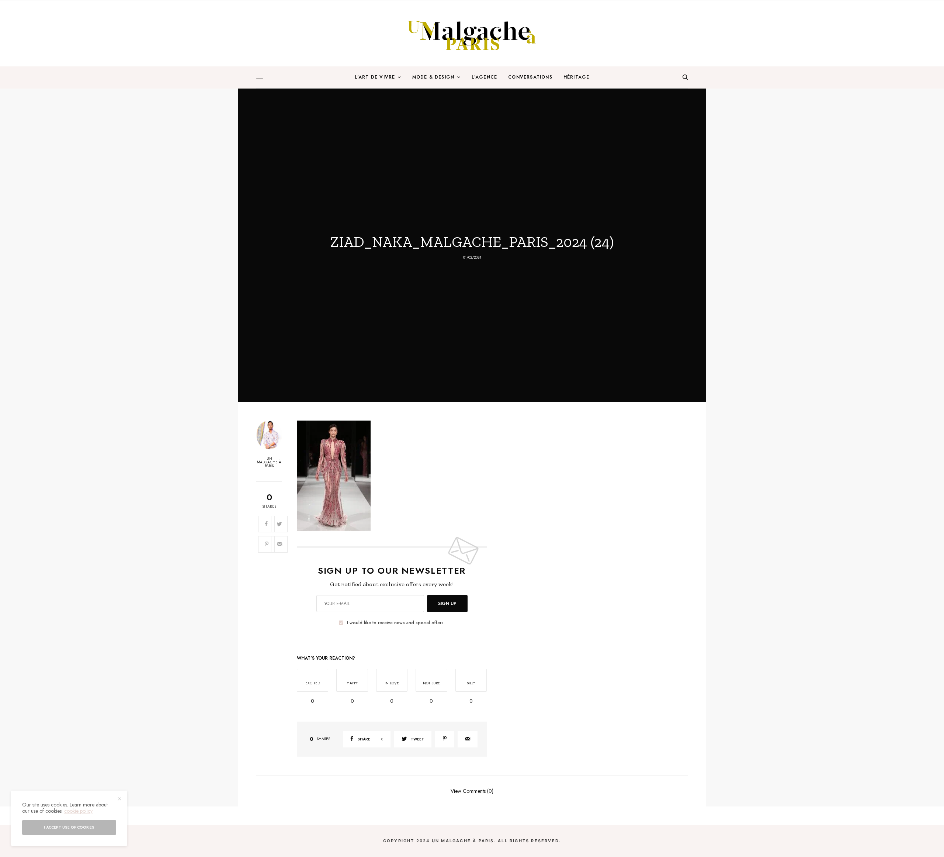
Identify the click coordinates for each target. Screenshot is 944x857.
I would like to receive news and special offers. (396, 623)
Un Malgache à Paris (269, 462)
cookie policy (78, 811)
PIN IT (395, 475)
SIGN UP (447, 603)
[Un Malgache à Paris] (472, 33)
